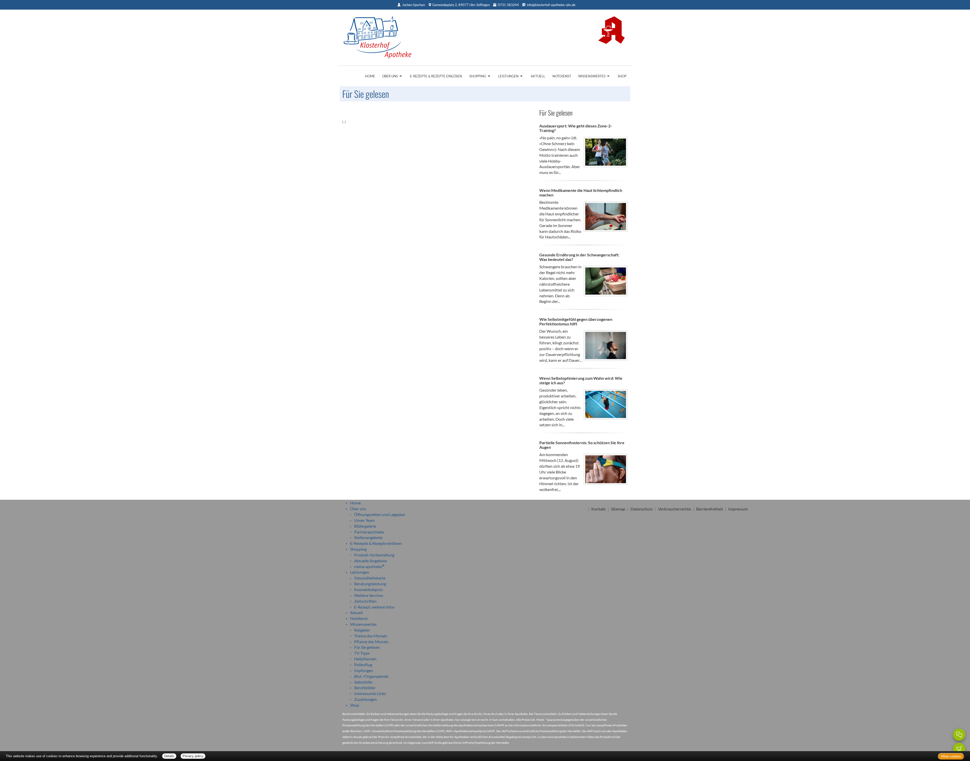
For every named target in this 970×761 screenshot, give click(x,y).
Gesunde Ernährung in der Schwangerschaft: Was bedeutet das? (579, 257)
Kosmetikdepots (368, 589)
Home (370, 76)
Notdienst (561, 76)
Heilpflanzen (365, 658)
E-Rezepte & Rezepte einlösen (436, 76)
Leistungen (508, 76)
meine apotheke (369, 566)
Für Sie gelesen (367, 647)
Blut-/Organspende (371, 676)
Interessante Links (370, 693)
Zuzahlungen (365, 699)
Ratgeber (362, 630)
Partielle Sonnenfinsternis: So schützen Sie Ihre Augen (581, 445)
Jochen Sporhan (413, 5)
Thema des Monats (370, 635)
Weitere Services (368, 595)
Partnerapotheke (369, 531)
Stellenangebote (368, 537)
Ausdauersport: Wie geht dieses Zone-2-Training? (575, 128)
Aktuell (538, 76)
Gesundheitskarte (369, 577)
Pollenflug (363, 664)
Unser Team (364, 520)
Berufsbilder (365, 687)
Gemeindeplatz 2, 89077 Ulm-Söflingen (461, 5)
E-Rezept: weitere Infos (374, 607)
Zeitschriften (365, 601)
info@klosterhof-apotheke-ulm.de (551, 5)
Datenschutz (641, 508)
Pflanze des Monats (371, 641)
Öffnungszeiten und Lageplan (379, 514)
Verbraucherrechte (674, 508)
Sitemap (618, 508)
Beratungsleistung (370, 583)
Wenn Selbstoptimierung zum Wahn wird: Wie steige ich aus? (580, 380)
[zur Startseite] (377, 35)
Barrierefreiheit (709, 508)
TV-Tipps (362, 653)
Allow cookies (951, 756)
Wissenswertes (591, 76)
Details (169, 756)
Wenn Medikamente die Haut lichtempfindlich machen (580, 192)
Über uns (390, 76)
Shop (622, 76)
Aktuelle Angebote (370, 560)
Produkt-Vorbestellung (374, 554)
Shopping (477, 76)
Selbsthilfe (363, 682)
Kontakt (598, 508)
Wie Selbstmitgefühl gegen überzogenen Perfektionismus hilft (575, 321)
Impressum (738, 508)
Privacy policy (193, 756)
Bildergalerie (365, 526)
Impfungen (363, 670)
